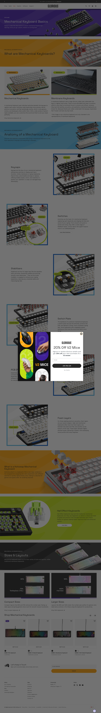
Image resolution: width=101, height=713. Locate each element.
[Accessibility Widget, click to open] (94, 711)
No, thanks (67, 370)
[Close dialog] (81, 334)
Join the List (67, 366)
